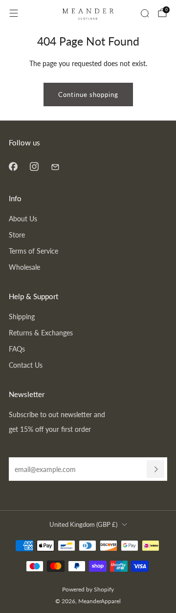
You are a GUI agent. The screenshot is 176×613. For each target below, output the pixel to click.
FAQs (17, 349)
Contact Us (26, 365)
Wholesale (24, 267)
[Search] (145, 13)
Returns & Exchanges (41, 333)
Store (17, 235)
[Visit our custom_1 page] (55, 166)
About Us (23, 218)
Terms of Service (33, 251)
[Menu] (14, 13)
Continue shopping (88, 94)
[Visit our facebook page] (12, 166)
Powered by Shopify (88, 589)
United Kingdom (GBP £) (83, 524)
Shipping (22, 316)
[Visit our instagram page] (33, 166)
